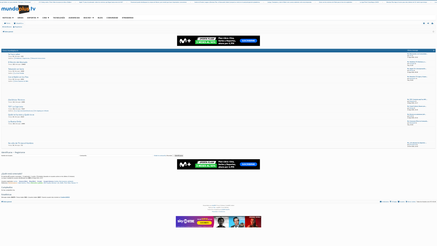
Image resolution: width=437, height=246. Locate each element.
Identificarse (8, 27)
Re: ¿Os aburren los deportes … (417, 143)
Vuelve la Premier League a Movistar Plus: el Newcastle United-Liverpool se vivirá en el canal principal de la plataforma (220, 2)
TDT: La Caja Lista (15, 106)
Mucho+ (87, 18)
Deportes (31, 18)
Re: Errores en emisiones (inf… (416, 114)
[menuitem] (424, 23)
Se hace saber (14, 54)
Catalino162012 (65, 197)
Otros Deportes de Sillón (21, 81)
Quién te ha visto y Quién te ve (21, 114)
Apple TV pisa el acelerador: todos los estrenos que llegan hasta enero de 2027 (94, 2)
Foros (8, 23)
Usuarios (19, 23)
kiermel (411, 70)
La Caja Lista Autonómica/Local (24, 110)
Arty (214, 207)
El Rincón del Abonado (17, 62)
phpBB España (225, 209)
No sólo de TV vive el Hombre (20, 143)
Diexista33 (412, 123)
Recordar (169, 155)
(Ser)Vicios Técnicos (16, 100)
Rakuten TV (74, 183)
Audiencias (74, 18)
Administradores (12, 183)
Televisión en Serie (16, 69)
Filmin (28, 183)
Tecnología (59, 18)
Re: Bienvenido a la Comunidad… (417, 54)
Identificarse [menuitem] (428, 23)
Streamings (127, 18)
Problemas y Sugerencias (22, 58)
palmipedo (70, 181)
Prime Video (67, 183)
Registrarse (18, 27)
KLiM (410, 116)
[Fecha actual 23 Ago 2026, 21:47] (433, 31)
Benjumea (412, 101)
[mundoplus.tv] (18, 9)
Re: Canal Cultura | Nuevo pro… (416, 106)
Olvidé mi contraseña (160, 155)
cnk (410, 55)
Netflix (61, 183)
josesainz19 (412, 144)
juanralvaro (412, 78)
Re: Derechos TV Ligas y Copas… (417, 76)
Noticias (7, 18)
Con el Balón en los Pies (18, 77)
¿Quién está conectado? (11, 173)
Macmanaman (63, 181)
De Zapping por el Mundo (42, 110)
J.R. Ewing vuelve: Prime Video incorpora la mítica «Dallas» (48, 2)
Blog (100, 18)
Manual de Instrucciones (38, 58)
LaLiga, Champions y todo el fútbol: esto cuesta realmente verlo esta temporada (283, 2)
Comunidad (112, 18)
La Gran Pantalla (19, 73)
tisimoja (411, 108)
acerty (15, 181)
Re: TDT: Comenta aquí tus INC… (417, 99)
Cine (44, 18)
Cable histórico (22, 183)
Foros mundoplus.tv (10, 50)
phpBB (214, 205)
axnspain (411, 63)
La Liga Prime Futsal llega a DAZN (362, 2)
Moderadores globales (36, 183)
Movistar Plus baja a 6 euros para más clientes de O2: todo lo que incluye (400, 2)
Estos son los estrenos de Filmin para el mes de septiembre (328, 2)
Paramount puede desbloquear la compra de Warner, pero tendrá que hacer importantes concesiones (152, 2)
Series (20, 18)
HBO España (47, 183)
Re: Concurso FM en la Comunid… (417, 121)
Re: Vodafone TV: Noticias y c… (416, 62)
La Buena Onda (14, 121)
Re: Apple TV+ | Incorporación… (417, 68)
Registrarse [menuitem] (433, 23)
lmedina (56, 181)
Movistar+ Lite (55, 183)
